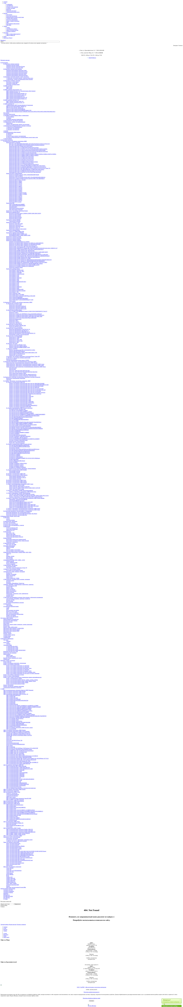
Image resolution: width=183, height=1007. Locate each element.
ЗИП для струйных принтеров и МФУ (12, 835)
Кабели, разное (10, 588)
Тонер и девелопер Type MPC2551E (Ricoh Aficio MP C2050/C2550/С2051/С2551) (29, 495)
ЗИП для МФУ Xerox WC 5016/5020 (15, 753)
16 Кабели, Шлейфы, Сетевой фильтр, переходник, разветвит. (18, 584)
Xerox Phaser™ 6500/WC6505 (16, 289)
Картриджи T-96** (13, 320)
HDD (7, 609)
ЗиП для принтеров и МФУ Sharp (11, 821)
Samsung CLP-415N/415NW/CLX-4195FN (19, 241)
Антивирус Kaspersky (8, 891)
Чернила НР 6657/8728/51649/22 (17, 351)
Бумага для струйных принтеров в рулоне (13, 674)
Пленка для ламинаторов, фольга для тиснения (17, 124)
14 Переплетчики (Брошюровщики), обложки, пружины (17, 125)
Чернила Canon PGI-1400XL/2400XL (18, 346)
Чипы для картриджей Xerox (13, 864)
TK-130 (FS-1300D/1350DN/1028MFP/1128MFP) (21, 423)
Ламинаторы (9, 123)
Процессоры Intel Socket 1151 (13, 535)
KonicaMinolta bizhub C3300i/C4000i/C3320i (19, 235)
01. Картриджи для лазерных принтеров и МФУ (15, 141)
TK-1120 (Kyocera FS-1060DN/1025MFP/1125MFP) (21, 413)
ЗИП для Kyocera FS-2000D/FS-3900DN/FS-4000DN (19, 708)
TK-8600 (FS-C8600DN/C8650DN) (17, 467)
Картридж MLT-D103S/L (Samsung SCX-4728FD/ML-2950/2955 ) (25, 253)
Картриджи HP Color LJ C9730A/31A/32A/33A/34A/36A (22, 152)
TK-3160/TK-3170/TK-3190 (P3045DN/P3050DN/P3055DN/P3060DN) (26, 428)
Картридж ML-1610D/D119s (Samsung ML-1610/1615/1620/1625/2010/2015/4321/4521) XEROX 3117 (33, 248)
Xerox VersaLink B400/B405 (16, 297)
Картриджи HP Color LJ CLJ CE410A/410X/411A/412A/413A (24, 164)
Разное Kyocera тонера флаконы (17, 441)
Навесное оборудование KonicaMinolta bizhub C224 (18, 110)
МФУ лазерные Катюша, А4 (13, 92)
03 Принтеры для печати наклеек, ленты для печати (16, 76)
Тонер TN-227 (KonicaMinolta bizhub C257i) (19, 503)
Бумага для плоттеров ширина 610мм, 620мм (17, 682)
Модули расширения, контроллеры (14, 614)
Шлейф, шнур (9, 596)
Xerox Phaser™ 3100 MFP (15, 272)
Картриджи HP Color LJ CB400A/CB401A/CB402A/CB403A (23, 155)
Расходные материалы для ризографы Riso (16, 515)
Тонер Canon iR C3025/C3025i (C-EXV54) (19, 486)
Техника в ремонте (21, 924)
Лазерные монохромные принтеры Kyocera (16, 71)
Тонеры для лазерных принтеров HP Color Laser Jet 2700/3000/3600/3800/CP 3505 (29, 384)
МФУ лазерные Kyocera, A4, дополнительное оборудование (20, 91)
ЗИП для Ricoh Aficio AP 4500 (13, 815)
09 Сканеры (6, 112)
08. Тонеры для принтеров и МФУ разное (16, 481)
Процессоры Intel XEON (12, 616)
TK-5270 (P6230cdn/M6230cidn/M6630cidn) (19, 451)
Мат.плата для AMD (11, 544)
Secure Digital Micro (11, 656)
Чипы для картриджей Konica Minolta (15, 846)
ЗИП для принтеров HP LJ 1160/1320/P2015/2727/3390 (19, 768)
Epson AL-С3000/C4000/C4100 (16, 231)
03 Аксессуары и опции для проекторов (16, 136)
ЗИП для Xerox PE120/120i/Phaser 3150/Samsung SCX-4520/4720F (22, 748)
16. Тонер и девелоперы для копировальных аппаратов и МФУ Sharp (23, 509)
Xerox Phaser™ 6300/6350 (15, 286)
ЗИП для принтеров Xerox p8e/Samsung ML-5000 (18, 761)
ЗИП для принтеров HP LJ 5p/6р (14, 780)
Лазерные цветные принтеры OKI (14, 67)
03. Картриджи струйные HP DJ (14, 324)
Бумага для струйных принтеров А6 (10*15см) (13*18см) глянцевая (22, 673)
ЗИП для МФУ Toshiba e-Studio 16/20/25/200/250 (18, 833)
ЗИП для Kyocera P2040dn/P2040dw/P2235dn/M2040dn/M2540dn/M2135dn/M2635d (26, 716)
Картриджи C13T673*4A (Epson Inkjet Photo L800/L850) (22, 317)
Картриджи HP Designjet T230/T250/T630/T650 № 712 (22, 333)
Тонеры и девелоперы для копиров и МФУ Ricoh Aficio (22, 491)
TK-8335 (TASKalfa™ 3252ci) (16, 464)
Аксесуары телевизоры (12, 529)
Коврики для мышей (11, 574)
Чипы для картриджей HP (12, 844)
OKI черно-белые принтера (16, 209)
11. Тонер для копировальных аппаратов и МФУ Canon (19, 484)
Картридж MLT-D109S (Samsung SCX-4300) (20, 258)
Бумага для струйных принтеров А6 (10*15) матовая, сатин (20, 672)
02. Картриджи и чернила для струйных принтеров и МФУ (17, 302)
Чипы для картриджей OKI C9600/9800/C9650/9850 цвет (20, 855)
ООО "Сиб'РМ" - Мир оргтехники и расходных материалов (91, 987)
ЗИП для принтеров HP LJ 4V (13, 777)
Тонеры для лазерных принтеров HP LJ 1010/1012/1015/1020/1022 (25, 393)
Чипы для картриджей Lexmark (14, 848)
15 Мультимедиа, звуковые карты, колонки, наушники (16, 579)
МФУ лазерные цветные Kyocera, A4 (15, 102)
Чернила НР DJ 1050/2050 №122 (17, 353)
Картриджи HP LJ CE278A (15, 189)
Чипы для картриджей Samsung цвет (15, 862)
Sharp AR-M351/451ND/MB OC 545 (15, 825)
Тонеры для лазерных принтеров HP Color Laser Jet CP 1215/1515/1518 (26, 388)
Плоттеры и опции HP (11, 83)
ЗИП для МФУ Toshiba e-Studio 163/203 (15, 834)
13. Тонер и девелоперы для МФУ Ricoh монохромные (19, 490)
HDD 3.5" (8, 553)
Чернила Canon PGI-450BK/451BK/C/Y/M (19, 347)
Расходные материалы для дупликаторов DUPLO (18, 512)
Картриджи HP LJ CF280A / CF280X (18, 194)
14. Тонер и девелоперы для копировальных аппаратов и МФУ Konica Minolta (25, 498)
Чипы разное (9, 865)
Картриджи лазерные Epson (13, 230)
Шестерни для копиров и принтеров (12, 866)
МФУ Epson (9, 88)
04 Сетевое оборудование (7, 618)
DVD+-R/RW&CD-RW (11, 562)
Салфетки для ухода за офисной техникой (16, 841)
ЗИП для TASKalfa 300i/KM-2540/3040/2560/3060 (18, 722)
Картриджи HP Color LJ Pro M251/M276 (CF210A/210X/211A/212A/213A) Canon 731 (29, 168)
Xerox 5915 (9, 739)
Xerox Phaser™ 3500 (14, 280)
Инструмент (6, 623)
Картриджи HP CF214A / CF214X (17, 179)
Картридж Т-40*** (13, 312)
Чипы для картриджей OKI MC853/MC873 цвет (18, 856)
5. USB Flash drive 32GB (12, 649)
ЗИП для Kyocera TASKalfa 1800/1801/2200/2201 (18, 717)
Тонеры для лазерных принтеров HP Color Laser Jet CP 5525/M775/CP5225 (27, 392)
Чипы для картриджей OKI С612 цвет (15, 859)
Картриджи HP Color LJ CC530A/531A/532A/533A (21, 158)
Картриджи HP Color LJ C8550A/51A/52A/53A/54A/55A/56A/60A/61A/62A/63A (28, 151)
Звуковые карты (10, 580)
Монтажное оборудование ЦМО (11, 631)
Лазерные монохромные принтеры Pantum (16, 73)
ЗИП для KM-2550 (10, 701)
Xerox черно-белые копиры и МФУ (17, 373)
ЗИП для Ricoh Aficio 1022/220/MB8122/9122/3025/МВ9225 (20, 812)
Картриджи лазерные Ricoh (13, 212)
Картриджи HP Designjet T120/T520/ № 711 (19, 329)
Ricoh (7, 875)
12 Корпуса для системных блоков (11, 569)
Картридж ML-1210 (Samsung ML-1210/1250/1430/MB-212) (23, 246)
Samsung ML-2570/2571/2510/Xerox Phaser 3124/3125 (19, 735)
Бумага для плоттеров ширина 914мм (15, 683)
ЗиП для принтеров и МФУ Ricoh (11, 803)
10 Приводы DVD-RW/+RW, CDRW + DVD (14, 560)
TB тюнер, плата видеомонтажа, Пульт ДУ (16, 567)
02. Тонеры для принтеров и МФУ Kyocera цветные (19, 444)
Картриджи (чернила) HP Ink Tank (17, 325)
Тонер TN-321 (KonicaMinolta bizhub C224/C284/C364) (22, 504)
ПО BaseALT (6, 895)
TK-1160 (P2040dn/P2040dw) (16, 418)
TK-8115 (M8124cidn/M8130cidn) (17, 460)
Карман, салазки (10, 556)
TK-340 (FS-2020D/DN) (15, 431)
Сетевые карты (7, 636)
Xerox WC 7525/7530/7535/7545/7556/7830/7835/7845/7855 (23, 371)
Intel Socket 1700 (10, 533)
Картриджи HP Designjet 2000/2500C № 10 (19, 332)
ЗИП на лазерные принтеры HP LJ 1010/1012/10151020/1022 (21, 788)
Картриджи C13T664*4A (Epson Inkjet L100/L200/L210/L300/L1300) (25, 316)
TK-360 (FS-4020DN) (14, 433)
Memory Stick (9, 655)
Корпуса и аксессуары (11, 611)
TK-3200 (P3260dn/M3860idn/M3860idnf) (19, 429)
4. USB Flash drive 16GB (12, 647)
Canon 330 (8, 869)
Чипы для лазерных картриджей (11, 842)
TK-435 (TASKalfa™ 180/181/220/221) (18, 437)
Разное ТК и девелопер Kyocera (17, 442)
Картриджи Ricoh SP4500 (15, 217)
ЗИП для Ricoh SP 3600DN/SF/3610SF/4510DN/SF (18, 819)
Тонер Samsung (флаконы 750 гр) (17, 476)
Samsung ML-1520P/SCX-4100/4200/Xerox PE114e (18, 734)
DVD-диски (6, 642)
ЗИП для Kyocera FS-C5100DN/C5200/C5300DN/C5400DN (20, 714)
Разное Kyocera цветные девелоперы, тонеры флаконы (22, 468)
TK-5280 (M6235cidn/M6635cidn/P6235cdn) (19, 453)
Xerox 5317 (9, 737)
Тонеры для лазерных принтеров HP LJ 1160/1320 (21, 396)
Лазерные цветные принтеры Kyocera (15, 66)
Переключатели (7, 632)
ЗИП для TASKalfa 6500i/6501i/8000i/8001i (16, 725)
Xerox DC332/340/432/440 (12, 743)
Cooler (7, 607)
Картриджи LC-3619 (14, 338)
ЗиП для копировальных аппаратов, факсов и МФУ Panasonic (18, 690)
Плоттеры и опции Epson (12, 82)
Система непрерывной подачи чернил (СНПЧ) (17, 360)
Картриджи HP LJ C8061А (15, 186)
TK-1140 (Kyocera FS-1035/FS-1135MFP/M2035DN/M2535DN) (24, 415)
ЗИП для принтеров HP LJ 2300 (14, 771)
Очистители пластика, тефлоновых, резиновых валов (19, 839)
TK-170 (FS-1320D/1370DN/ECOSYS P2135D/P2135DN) (23, 424)
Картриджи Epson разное (15, 319)
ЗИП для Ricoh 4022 (11, 806)
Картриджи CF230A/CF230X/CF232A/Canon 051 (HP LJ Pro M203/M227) (27, 178)
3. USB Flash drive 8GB (12, 646)
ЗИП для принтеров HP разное (13, 786)
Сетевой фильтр (10, 594)
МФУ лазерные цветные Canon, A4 (14, 101)
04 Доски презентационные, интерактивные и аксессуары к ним (22, 137)
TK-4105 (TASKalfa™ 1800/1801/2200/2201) (19, 436)
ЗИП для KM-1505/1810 (12, 698)
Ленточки (8, 379)
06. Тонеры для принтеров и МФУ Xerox (16, 480)
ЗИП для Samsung (10, 746)
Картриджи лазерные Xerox (13, 268)
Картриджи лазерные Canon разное (17, 228)
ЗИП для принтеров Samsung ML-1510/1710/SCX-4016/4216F (21, 759)
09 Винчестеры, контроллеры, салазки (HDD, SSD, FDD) (17, 552)
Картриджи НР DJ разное (15, 326)
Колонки (8, 582)
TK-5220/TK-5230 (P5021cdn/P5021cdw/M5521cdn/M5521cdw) (24, 449)
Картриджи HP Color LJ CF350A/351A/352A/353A (21, 163)
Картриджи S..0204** (11, 359)
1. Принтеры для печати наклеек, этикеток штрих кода (19, 78)
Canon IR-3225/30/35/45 (12, 795)
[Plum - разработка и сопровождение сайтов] (1, 985)
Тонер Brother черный (14, 472)
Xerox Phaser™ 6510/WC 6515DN (17, 290)
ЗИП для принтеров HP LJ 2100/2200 (15, 770)
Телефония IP (6, 637)
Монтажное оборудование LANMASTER (13, 628)
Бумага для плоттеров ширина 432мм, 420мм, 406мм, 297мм (21, 681)
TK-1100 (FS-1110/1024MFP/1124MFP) (18, 410)
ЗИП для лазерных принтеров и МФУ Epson (14, 692)
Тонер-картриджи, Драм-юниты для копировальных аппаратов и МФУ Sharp (25, 365)
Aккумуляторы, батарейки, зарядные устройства (18, 598)
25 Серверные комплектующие (11, 606)
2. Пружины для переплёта (12, 128)
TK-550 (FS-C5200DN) (14, 455)
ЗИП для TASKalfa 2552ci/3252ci (14, 721)
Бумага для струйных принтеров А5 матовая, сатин (18, 670)
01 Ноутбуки (6, 517)
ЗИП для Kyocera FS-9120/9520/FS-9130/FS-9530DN (19, 713)
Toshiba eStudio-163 (11, 882)
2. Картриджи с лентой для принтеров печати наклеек (19, 79)
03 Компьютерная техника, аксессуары (10, 516)
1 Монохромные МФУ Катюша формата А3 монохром (19, 105)
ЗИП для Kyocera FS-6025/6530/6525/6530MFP (17, 712)
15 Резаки (5, 131)
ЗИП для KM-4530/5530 (12, 704)
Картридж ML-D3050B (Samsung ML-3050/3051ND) (21, 250)
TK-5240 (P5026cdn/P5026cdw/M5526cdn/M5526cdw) (22, 450)
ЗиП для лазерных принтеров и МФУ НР (13, 765)
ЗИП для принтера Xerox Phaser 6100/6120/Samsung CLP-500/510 (22, 756)
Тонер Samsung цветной (15, 478)
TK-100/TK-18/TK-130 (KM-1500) (17, 409)
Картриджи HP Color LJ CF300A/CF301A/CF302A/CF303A (23, 161)
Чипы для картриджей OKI (13, 850)
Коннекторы (6, 625)
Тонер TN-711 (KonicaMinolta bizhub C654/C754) (21, 507)
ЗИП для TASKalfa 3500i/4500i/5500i (15, 723)
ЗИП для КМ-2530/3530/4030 (13, 726)
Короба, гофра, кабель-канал (10, 627)
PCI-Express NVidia (11, 566)
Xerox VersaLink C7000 (14, 293)
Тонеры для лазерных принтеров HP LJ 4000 (20, 400)
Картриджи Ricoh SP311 (15, 216)
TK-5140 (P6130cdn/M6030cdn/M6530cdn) (19, 445)
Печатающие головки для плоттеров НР (19, 334)
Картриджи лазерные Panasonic (14, 237)
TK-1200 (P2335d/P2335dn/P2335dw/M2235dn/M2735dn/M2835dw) (25, 422)
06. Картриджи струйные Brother (14, 335)
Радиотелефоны (10, 116)
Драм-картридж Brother (15, 221)
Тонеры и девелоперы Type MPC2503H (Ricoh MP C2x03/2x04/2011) (25, 496)
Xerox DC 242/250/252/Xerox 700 (14, 740)
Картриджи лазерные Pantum (13, 239)
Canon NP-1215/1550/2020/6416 (13, 870)
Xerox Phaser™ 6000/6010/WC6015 (17, 281)
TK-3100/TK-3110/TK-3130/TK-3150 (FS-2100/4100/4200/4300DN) (25, 427)
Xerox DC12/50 (13, 368)
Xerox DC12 (9, 741)
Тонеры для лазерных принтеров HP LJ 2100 (20, 399)
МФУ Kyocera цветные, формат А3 (14, 107)
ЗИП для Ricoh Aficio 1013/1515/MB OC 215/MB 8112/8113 (20, 810)
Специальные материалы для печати (12, 687)
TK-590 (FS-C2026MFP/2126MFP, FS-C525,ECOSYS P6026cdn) (24, 458)
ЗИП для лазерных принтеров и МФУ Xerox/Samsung (16, 731)
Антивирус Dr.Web (8, 890)
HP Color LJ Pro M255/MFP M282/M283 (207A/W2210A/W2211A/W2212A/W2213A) (29, 143)
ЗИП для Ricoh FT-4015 (12, 816)
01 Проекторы (9, 133)
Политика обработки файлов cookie (91, 998)
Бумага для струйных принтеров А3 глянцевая (17, 665)
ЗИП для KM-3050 (10, 703)
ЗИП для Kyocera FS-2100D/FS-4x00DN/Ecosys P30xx (19, 710)
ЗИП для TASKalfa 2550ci (12, 719)
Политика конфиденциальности (91, 992)
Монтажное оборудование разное (11, 629)
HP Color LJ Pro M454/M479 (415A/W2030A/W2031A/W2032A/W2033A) (26, 145)
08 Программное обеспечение (8, 888)
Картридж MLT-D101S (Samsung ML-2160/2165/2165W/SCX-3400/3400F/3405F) (28, 252)
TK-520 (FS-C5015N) (14, 448)
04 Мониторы (6, 526)
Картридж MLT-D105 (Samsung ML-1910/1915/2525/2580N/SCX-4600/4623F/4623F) (29, 256)
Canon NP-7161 (10, 871)
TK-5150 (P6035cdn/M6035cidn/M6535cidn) (19, 446)
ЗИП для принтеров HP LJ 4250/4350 (15, 776)
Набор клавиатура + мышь (12, 578)
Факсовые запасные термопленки (14, 119)
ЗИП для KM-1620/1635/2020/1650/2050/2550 (17, 700)
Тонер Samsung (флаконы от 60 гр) (17, 477)
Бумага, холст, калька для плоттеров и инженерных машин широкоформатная (22, 677)
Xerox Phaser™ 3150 (14, 275)
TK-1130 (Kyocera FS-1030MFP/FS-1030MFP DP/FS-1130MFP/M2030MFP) (27, 414)
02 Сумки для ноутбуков (9, 522)
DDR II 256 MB (10, 547)
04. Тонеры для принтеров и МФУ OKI (15, 473)
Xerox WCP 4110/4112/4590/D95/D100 (15, 744)
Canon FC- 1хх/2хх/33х (11, 793)
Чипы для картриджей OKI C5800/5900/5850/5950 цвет (19, 853)
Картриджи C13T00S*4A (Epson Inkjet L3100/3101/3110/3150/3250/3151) (26, 315)
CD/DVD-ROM (10, 561)
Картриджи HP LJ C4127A (15, 183)
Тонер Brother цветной (14, 471)
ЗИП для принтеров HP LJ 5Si (13, 781)
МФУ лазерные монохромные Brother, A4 (16, 93)
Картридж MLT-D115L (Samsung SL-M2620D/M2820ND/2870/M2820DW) (27, 261)
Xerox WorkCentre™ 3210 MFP (16, 294)
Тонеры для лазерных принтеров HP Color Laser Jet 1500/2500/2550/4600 (26, 383)
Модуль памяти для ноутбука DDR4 (15, 551)
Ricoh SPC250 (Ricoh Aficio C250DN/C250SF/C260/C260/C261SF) (25, 213)
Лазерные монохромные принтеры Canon (16, 70)
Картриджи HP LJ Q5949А (15, 199)
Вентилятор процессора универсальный (16, 539)
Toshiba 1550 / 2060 (11, 879)
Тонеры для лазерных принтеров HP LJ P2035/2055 (21, 402)
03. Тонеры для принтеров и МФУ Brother (16, 469)
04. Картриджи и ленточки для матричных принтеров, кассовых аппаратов (21, 377)
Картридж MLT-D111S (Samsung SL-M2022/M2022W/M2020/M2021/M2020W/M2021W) (30, 259)
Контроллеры (9, 558)
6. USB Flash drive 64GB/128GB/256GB (15, 650)
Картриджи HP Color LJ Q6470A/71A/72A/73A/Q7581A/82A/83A (25, 172)
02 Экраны (9, 134)
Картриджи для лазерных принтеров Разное (17, 210)
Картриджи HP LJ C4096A (15, 182)
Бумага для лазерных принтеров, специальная (14, 663)
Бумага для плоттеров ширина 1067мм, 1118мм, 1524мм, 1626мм (22, 679)
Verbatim (8, 641)
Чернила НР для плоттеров (15, 355)
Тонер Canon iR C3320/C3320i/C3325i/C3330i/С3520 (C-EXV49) (24, 487)
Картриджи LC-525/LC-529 (15, 341)
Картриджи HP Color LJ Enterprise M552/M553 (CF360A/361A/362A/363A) (27, 165)
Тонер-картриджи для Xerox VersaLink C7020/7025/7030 (22, 375)
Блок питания (9, 601)
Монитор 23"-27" (10, 530)
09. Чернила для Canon (11, 343)
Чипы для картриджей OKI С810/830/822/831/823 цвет (19, 860)
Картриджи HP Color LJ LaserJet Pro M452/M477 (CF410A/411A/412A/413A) (27, 167)
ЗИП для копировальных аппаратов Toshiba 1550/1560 (19, 830)
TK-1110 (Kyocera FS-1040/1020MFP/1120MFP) (20, 411)
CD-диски (5, 640)
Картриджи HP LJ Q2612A (15, 196)
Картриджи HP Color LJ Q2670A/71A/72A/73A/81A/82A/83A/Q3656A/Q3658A (28, 149)
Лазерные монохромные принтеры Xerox (16, 74)
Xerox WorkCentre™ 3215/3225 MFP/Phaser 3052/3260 (22, 295)
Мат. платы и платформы (12, 612)
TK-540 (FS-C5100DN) (14, 454)
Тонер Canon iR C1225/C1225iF (16, 485)
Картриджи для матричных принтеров (15, 378)
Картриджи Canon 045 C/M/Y (16, 226)
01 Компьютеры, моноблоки (10, 521)
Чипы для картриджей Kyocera (13, 847)
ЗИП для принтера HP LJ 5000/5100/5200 (16, 766)
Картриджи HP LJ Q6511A (15, 200)
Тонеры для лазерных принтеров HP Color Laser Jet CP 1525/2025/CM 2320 (27, 390)
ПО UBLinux (6, 897)
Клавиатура (9, 573)
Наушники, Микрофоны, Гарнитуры (15, 583)
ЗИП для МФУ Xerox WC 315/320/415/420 (16, 752)
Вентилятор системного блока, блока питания (17, 540)
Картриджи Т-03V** (14, 321)
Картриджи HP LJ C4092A (15, 181)
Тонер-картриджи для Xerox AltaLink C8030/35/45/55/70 (22, 374)
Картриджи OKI (10, 203)
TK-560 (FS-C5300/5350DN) (16, 457)
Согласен (91, 1000)
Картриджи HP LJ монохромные (14, 173)
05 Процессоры (7, 531)
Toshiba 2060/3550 (10, 881)
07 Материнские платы (9, 543)
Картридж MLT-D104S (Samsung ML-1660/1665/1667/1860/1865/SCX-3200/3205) (28, 254)
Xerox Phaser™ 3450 (14, 279)
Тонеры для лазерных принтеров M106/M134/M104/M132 (23, 405)
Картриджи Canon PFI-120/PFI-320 (17, 307)
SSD (7, 554)
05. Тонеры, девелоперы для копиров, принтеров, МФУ (17, 381)
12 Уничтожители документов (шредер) (13, 120)
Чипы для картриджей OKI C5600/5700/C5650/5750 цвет (20, 852)
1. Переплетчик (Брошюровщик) (14, 127)
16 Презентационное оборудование (12, 132)
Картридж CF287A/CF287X (16, 176)
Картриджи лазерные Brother (13, 219)
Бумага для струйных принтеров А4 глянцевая (17, 667)
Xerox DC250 (12, 369)
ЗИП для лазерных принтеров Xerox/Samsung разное (19, 749)
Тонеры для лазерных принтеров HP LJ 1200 (20, 397)
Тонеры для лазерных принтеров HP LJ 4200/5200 (21, 401)
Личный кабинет (5, 924)
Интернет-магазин (5, 60)
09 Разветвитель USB (11, 585)
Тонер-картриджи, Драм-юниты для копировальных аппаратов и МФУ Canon (25, 364)
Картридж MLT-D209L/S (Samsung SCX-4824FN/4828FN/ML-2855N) (26, 263)
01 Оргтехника (4, 62)
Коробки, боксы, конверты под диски (12, 658)
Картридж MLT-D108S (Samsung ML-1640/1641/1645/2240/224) (24, 257)
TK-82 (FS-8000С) (13, 462)
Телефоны (8, 118)
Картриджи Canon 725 (14, 227)
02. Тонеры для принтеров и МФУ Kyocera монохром (19, 408)
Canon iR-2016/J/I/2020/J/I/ (12, 794)
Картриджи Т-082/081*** (15, 323)
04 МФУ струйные (8, 85)
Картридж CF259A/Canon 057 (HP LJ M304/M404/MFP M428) (24, 174)
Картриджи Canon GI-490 (15, 304)
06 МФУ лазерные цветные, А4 (11, 100)
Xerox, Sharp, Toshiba (11, 883)
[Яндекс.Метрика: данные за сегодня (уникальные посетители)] (92, 1005)
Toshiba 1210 (9, 877)
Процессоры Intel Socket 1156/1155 (14, 536)
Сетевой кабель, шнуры (9, 634)
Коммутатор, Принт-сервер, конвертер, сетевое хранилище (17, 624)
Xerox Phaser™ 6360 (14, 288)
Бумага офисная (7, 661)
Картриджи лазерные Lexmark (13, 236)
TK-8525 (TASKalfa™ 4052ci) (16, 466)
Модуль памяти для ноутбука (13, 549)
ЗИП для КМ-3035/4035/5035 (13, 695)
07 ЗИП (2, 688)
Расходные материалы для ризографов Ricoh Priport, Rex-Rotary (21, 513)
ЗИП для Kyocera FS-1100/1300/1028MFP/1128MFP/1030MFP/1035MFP (23, 707)
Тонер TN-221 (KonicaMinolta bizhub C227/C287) (21, 502)
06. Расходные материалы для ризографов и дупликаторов (17, 511)
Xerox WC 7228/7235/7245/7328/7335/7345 (19, 370)
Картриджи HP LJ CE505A (15, 191)
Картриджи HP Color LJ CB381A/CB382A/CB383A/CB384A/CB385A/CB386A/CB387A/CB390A (32, 154)
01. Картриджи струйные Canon (14, 303)
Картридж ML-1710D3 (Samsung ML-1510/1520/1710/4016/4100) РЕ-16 (26, 249)
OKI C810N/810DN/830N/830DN (17, 205)
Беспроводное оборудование (10, 620)
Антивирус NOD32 (8, 892)
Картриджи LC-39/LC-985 (15, 339)
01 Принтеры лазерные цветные (11, 64)
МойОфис (5, 893)
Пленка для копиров (8, 685)
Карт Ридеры (9, 557)
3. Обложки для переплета (12, 129)
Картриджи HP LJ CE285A (15, 190)
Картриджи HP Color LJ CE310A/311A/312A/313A (21, 160)
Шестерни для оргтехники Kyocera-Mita (16, 887)
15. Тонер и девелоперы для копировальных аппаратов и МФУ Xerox (23, 508)
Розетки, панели (7, 633)
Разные (8, 886)
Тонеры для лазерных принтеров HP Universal (20, 404)
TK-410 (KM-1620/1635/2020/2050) (17, 435)
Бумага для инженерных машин (14, 678)
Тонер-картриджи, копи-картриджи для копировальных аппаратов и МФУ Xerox (26, 366)
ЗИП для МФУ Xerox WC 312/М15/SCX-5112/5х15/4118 (19, 750)
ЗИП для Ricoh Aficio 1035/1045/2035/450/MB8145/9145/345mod (21, 813)
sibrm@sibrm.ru (92, 57)
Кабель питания (10, 592)
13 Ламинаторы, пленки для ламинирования (14, 121)
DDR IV (8, 548)
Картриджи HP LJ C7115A (15, 185)
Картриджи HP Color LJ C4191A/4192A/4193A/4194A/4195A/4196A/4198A (27, 150)
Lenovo (8, 518)
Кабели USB (9, 587)
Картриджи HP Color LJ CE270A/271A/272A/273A (21, 159)
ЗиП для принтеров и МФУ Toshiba (12, 828)
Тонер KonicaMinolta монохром (16, 500)
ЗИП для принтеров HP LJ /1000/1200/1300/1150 (18, 767)
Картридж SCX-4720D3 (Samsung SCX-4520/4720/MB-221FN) (24, 265)
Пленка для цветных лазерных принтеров (13, 686)
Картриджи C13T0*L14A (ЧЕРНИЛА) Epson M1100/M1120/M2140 (25, 313)
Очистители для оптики (12, 838)
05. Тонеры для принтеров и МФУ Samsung (16, 475)
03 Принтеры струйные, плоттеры (11, 80)
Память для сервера (11, 615)
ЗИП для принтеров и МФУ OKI (11, 802)
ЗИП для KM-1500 (10, 696)
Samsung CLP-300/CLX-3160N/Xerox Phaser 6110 (18, 732)
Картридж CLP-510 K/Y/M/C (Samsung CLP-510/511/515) (23, 245)
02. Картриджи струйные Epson (14, 310)
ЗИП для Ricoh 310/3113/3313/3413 (14, 804)
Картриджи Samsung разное (16, 267)
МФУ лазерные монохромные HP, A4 (15, 96)
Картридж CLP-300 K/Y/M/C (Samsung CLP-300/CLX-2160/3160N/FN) (26, 243)
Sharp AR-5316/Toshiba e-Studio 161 (14, 823)
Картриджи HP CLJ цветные (13, 142)
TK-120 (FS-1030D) (14, 420)
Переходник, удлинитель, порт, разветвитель (17, 593)
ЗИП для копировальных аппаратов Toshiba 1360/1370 (19, 829)
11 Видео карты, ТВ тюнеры (10, 565)
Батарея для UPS (10, 600)
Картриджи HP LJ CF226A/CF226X (17, 192)
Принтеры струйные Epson (13, 84)
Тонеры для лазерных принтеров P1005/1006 (20, 406)
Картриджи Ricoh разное (15, 218)
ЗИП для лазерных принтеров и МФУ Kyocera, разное (19, 727)
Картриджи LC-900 (14, 342)
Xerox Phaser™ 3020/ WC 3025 (16, 271)
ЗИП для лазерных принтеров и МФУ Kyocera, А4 (15, 694)
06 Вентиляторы (7, 538)
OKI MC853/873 (13, 207)
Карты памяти (6, 654)
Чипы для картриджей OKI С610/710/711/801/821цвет (19, 857)
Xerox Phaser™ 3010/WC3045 (16, 270)
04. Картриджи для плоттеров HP (14, 328)
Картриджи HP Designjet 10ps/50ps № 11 (19, 330)
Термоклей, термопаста (12, 542)
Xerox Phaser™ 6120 (14, 285)
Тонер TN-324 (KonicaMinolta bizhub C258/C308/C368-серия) (24, 506)
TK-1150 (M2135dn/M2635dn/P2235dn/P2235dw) (20, 417)
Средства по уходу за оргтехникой (11, 837)
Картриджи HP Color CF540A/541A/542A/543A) (21, 146)
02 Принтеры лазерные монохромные (12, 69)
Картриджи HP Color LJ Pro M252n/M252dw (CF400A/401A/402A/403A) (26, 169)
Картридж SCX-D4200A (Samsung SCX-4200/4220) (21, 266)
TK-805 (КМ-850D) (14, 459)
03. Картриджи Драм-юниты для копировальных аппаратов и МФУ (19, 361)
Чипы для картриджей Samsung (14, 861)
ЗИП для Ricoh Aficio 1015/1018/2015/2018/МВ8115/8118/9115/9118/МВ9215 (24, 811)
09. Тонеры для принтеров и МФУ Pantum (16, 482)
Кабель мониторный (11, 591)
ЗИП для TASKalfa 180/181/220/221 (14, 718)
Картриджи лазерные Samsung (13, 240)
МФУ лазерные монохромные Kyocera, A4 (16, 97)
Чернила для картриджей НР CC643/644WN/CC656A (22, 350)
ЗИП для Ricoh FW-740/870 (13, 817)
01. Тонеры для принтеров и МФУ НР (15, 382)
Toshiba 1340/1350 (10, 878)
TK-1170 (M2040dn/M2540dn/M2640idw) (19, 419)
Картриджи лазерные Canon (13, 222)
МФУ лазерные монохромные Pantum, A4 (16, 98)
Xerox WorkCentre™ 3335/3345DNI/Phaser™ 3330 (21, 299)
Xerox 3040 (9, 736)
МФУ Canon (9, 87)
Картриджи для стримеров (9, 652)
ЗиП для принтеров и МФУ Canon (11, 792)
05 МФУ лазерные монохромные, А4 (12, 89)
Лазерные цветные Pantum (12, 65)
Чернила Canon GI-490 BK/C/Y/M (17, 344)
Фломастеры (6, 659)
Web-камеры (9, 605)
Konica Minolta (9, 874)
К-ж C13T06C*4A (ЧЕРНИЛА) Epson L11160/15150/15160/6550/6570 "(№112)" (28, 311)
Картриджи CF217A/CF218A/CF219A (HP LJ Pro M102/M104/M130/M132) (27, 177)
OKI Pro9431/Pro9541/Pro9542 (16, 208)
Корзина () (3, 40)
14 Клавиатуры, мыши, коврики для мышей (14, 571)
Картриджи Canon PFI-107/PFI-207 (17, 306)
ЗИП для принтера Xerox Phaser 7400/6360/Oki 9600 (19, 757)
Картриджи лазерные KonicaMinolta (15, 232)
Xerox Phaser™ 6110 (14, 284)
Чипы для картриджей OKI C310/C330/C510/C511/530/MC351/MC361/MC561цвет (26, 851)
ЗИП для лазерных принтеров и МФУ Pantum (14, 730)
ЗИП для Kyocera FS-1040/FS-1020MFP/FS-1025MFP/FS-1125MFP (22, 705)
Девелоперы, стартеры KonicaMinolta (18, 499)
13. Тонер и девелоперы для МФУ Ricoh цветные (18, 493)
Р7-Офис (5, 899)
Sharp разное (9, 826)
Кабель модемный (10, 589)
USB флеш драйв (7, 645)
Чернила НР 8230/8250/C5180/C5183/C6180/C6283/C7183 (23, 352)
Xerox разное (12, 301)
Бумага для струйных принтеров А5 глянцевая (17, 669)
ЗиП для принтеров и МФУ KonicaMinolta (13, 801)
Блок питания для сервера (12, 610)
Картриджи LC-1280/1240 (15, 337)
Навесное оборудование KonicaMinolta (15, 109)
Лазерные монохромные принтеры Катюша (17, 75)
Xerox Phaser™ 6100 (14, 283)
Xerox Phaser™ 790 (13, 292)
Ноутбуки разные (10, 520)
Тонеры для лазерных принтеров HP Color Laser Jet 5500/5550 (24, 387)
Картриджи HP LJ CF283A (15, 195)
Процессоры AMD (10, 534)
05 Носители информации (7, 638)
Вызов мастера (12, 924)
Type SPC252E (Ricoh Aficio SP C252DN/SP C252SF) (22, 494)
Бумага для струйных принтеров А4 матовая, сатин (18, 668)
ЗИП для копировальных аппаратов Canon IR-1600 (18, 798)
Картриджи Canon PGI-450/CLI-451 (17, 308)
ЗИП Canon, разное (11, 797)
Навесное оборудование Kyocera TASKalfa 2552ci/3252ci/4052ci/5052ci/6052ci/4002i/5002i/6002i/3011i (30, 111)
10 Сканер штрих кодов (9, 114)
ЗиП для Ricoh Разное (11, 820)
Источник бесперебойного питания (15, 602)
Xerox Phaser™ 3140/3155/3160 (16, 274)
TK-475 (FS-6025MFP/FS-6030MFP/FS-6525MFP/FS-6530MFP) (24, 438)
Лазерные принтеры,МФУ (12, 884)
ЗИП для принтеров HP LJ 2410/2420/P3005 (17, 772)
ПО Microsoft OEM (8, 896)
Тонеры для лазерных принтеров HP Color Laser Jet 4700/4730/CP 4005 (26, 386)
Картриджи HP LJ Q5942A (15, 198)
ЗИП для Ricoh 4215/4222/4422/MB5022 (16, 807)
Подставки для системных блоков (14, 570)
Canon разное (9, 873)
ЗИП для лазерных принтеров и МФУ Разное (14, 789)
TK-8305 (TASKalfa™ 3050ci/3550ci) (18, 463)
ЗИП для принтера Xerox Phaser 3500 (15, 754)
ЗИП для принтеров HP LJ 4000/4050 (15, 774)
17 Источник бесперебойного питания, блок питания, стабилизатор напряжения (23, 597)
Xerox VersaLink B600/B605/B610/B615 (18, 298)
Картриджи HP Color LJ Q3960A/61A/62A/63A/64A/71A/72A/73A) (25, 170)
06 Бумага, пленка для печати (8, 660)
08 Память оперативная (9, 545)
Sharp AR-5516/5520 (11, 824)
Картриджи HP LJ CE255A (15, 187)
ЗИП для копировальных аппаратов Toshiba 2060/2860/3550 (20, 832)
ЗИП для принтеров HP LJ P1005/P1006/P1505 (17, 784)
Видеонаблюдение (7, 621)
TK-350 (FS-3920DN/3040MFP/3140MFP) (19, 432)
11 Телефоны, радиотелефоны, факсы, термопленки (16, 115)
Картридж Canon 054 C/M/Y (16, 223)
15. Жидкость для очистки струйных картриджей (18, 357)
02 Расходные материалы (7, 140)
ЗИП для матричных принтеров (11, 790)
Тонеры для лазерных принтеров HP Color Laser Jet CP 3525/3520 (25, 391)
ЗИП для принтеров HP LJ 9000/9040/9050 (16, 783)
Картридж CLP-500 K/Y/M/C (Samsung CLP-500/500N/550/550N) (25, 244)
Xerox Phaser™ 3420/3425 (15, 277)
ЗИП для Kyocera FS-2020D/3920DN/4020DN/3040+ (19, 709)
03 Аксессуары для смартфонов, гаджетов (13, 525)
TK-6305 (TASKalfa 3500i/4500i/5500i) (18, 440)
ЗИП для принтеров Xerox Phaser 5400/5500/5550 (18, 763)
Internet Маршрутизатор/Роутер (11, 619)
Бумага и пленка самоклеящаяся (11, 676)
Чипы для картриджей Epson (13, 843)
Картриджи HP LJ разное (15, 201)
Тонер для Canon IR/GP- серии (16, 489)
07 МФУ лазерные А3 (8, 103)
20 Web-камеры (7, 603)
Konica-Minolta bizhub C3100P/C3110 (18, 234)
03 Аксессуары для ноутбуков (10, 524)
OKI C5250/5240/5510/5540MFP (17, 204)
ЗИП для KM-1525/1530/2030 (13, 699)
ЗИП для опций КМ (11, 728)
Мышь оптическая (10, 575)
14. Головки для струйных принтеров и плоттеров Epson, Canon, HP (23, 356)
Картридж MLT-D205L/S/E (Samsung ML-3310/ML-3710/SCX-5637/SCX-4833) (28, 262)
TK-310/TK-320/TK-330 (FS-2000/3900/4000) (20, 426)
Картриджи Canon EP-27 (15, 225)
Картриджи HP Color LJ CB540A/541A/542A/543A (21, 156)
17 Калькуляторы (7, 138)
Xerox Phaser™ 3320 (14, 276)
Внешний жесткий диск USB (10, 651)
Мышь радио (9, 576)
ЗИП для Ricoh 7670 (11, 808)
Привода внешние (10, 563)
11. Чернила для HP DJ (11, 348)
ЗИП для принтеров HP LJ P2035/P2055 (16, 785)
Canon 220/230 (9, 868)
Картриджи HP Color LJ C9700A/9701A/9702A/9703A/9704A (24, 147)
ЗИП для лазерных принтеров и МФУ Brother (14, 691)
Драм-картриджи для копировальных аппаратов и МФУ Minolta (21, 362)
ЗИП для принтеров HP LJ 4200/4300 (15, 775)
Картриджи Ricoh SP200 (15, 214)
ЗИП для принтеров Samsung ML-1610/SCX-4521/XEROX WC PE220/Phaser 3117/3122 (27, 758)
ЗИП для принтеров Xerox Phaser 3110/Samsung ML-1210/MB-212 (22, 762)
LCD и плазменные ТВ (12, 527)
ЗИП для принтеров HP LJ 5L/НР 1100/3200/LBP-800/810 (20, 779)
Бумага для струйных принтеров (11, 664)
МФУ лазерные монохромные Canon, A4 (16, 94)
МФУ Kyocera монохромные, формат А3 (16, 106)
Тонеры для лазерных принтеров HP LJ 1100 (20, 395)
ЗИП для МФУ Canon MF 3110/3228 (15, 799)
